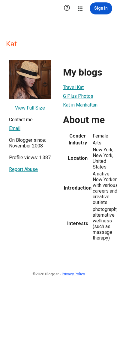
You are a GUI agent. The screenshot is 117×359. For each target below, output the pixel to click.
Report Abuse (23, 169)
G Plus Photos (78, 96)
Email (14, 128)
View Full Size (30, 108)
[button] (67, 8)
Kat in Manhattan (80, 105)
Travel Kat (73, 87)
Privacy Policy (73, 274)
